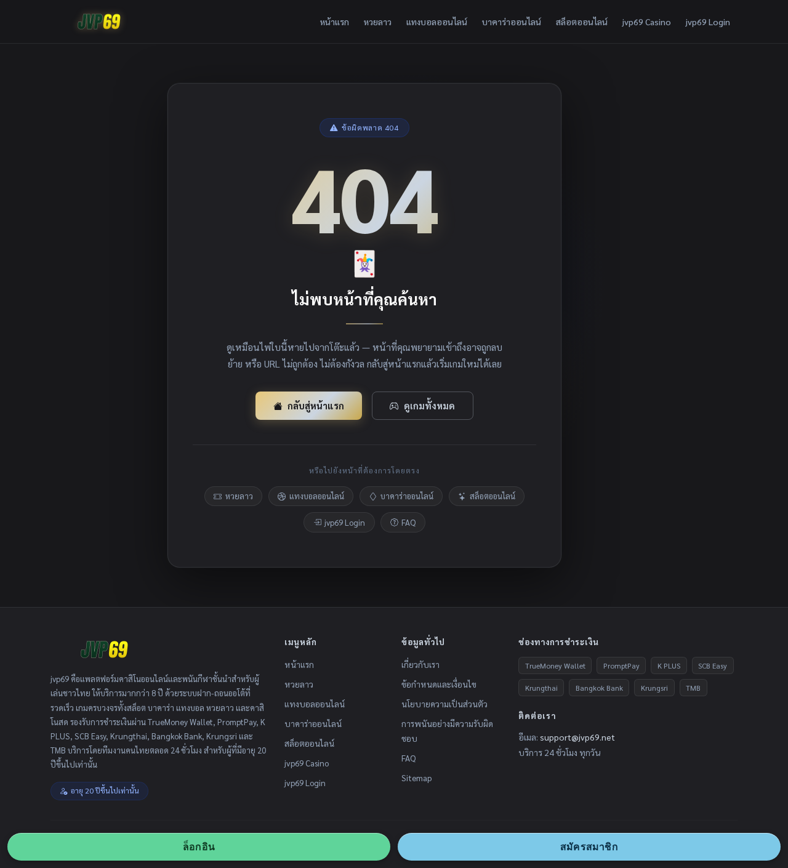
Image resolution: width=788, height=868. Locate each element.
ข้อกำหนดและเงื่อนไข (438, 683)
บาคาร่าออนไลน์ (511, 21)
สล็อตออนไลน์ (582, 21)
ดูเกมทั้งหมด (429, 405)
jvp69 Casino (646, 21)
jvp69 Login (708, 21)
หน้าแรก (334, 21)
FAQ (408, 522)
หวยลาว (378, 21)
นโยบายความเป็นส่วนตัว (444, 703)
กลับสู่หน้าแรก (315, 405)
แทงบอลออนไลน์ (436, 21)
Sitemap (416, 777)
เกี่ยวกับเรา (420, 664)
